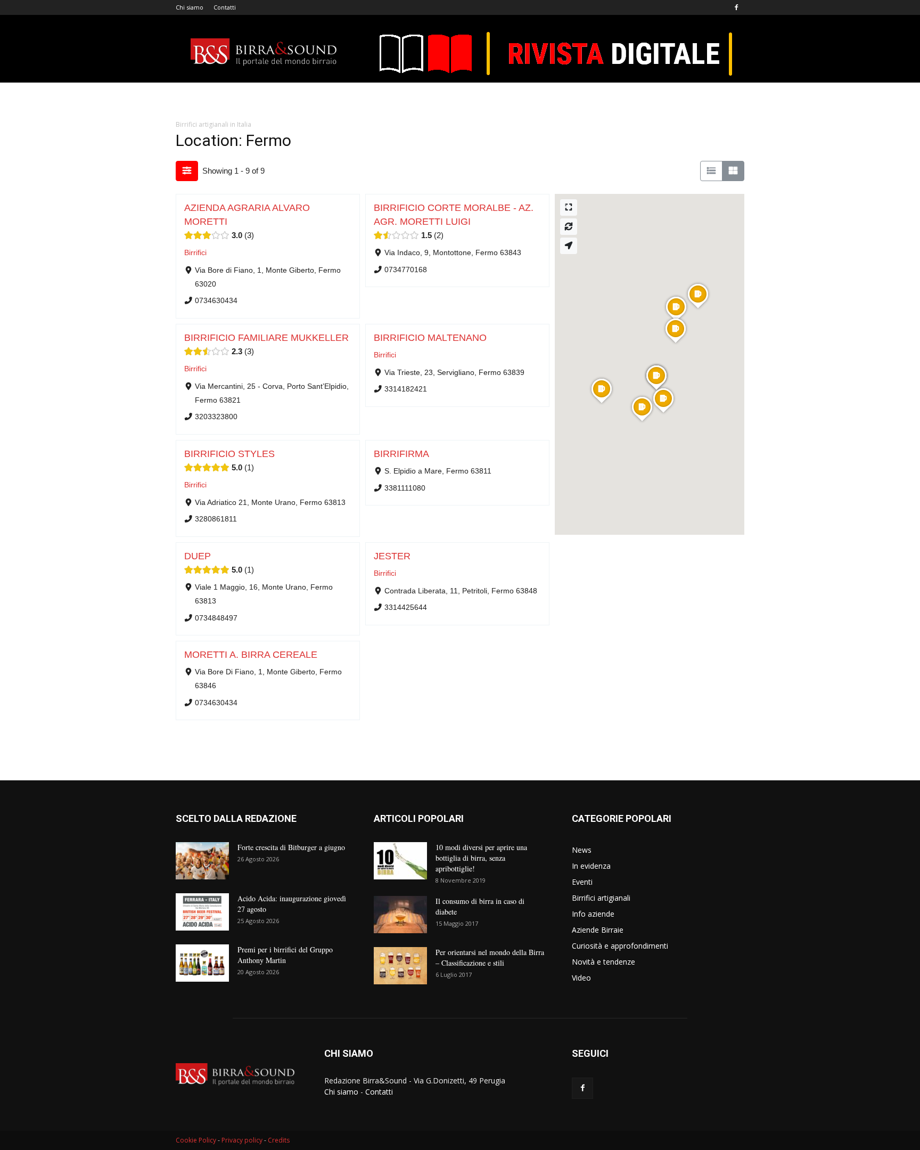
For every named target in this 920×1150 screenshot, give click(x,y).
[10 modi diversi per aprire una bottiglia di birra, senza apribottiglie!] (400, 860)
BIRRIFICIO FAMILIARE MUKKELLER (266, 337)
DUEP (197, 556)
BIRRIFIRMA (401, 453)
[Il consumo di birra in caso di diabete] (400, 914)
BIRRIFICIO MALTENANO (430, 337)
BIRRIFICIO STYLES (229, 453)
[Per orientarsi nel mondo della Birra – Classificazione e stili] (400, 965)
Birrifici (195, 253)
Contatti (224, 7)
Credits (279, 1140)
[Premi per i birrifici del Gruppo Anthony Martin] (202, 963)
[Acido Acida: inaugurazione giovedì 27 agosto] (202, 912)
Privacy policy (241, 1140)
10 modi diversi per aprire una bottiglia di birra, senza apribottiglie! (481, 858)
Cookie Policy (196, 1140)
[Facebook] (736, 7)
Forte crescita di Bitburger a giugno (291, 847)
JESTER (392, 556)
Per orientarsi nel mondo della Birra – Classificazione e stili (490, 957)
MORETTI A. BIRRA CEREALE (250, 654)
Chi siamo (189, 7)
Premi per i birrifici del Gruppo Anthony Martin (285, 954)
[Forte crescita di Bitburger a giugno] (202, 860)
